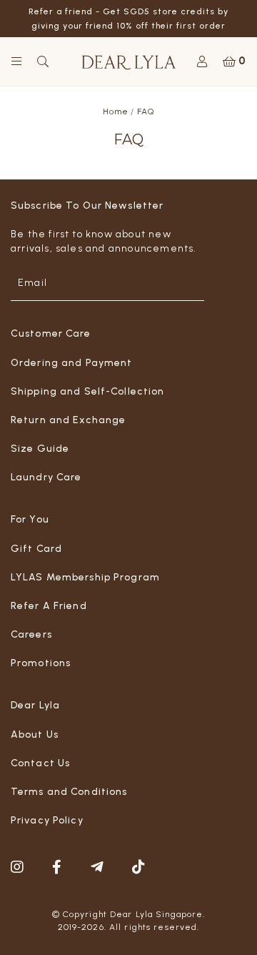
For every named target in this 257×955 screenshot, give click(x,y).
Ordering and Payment (71, 363)
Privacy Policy (47, 820)
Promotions (41, 663)
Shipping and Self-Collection (87, 391)
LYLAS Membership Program (85, 577)
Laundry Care (46, 477)
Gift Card (36, 549)
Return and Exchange (68, 420)
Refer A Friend (49, 606)
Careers (31, 634)
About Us (35, 734)
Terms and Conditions (69, 792)
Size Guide (40, 448)
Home (116, 112)
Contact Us (40, 763)
